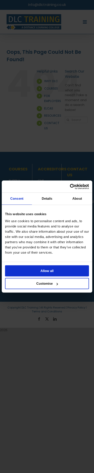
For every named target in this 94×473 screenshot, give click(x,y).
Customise (44, 283)
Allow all (47, 271)
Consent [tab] (16, 198)
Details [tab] (47, 198)
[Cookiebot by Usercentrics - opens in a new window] (70, 186)
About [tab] (77, 198)
